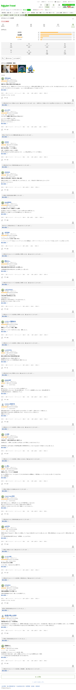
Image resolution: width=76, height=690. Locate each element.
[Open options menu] (74, 78)
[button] (5, 69)
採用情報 (28, 686)
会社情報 (4, 686)
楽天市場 (64, 1)
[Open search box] (2, 58)
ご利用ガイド (43, 1)
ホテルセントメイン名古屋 (7, 18)
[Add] (73, 18)
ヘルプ (38, 1)
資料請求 (38, 686)
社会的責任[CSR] (21, 686)
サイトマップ (50, 1)
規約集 (32, 686)
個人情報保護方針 (11, 686)
